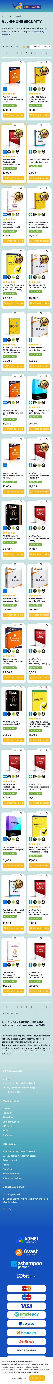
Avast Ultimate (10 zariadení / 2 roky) (37, 286)
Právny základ (10, 1160)
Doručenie (8, 1169)
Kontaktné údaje (11, 1173)
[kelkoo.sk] (26, 1341)
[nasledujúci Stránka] (42, 53)
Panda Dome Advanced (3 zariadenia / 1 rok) (11, 975)
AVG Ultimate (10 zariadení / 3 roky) (11, 537)
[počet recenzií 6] (10, 93)
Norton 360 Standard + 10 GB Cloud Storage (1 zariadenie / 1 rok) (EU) (39, 724)
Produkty (7, 1113)
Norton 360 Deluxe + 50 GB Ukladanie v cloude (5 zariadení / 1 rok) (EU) (13, 351)
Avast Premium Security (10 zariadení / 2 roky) (13, 661)
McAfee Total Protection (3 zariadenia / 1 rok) (11, 786)
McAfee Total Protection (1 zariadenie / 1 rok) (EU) (39, 661)
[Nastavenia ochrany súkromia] (10, 1209)
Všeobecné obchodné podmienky (20, 1083)
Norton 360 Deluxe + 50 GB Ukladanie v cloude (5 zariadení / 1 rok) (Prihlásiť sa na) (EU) (39, 227)
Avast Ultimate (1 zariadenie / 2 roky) (12, 600)
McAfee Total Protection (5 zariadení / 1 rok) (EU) (39, 475)
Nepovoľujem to (19, 1378)
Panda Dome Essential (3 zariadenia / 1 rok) (13, 911)
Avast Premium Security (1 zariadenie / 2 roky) (13, 475)
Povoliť (35, 1378)
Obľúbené (8, 1135)
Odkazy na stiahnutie (13, 1178)
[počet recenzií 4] (35, 282)
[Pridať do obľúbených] (15, 62)
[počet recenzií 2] (35, 93)
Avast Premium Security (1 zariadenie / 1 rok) (13, 99)
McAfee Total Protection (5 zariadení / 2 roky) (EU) (39, 786)
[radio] (28, 47)
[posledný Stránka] (46, 53)
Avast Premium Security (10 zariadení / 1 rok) (13, 412)
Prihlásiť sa (8, 1117)
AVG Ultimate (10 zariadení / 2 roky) (11, 723)
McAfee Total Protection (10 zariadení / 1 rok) (36, 975)
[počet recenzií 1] (10, 219)
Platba (6, 1164)
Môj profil (7, 1126)
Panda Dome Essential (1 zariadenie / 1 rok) (39, 161)
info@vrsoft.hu (13, 1092)
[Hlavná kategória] (2, 16)
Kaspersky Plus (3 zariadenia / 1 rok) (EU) (13, 848)
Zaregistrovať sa (11, 1121)
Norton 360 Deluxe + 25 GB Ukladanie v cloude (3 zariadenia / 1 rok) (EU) (39, 100)
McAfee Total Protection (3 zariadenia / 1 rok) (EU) (39, 912)
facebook (4, 1209)
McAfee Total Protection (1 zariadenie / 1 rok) (11, 162)
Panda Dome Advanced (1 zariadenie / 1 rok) (11, 224)
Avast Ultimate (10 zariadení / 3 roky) (37, 600)
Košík (5, 1130)
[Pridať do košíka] (13, 115)
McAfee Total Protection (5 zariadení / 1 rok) (39, 538)
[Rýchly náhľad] (21, 62)
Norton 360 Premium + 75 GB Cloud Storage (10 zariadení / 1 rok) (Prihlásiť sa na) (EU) (39, 850)
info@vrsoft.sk (13, 1194)
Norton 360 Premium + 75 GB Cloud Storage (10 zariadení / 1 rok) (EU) (13, 288)
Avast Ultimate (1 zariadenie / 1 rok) (37, 349)
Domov (6, 1078)
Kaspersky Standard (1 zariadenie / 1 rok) (39, 411)
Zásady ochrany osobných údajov (19, 1087)
